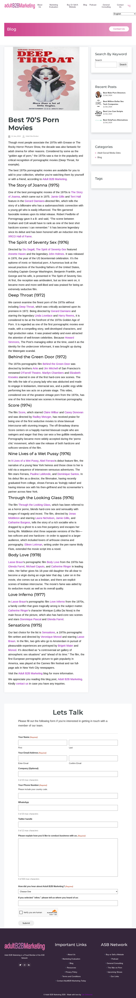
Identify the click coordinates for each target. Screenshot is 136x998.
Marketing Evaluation (53, 6)
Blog (85, 5)
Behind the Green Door (56, 363)
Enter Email (23, 763)
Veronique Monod (51, 636)
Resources (71, 968)
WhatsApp (23, 802)
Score (21, 412)
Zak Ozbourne (87, 995)
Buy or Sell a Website (72, 6)
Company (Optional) (28, 768)
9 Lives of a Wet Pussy (24, 460)
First (20, 747)
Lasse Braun (15, 562)
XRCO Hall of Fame (20, 236)
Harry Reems (66, 315)
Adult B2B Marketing (54, 179)
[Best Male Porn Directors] (98, 94)
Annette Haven (17, 253)
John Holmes (56, 253)
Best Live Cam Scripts (113, 111)
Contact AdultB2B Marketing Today (71, 981)
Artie (35, 368)
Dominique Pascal (30, 619)
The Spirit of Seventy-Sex (51, 249)
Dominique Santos (68, 474)
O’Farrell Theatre (31, 372)
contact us (22, 683)
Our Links (115, 976)
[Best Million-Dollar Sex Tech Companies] (98, 104)
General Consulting (106, 6)
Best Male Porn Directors (114, 93)
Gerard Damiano (34, 201)
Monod (12, 650)
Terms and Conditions (71, 976)
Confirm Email (75, 763)
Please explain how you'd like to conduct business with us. (52, 836)
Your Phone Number (32, 785)
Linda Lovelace (43, 315)
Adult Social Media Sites (109, 153)
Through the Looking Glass (34, 504)
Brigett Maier (65, 645)
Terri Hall (75, 196)
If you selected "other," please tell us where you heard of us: (48, 898)
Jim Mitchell (51, 368)
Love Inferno (57, 601)
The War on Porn (115, 968)
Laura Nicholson (44, 518)
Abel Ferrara (47, 460)
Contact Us (120, 6)
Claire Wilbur (51, 412)
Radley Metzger (42, 416)
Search (98, 60)
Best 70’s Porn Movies (33, 124)
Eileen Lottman (33, 544)
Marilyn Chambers (53, 372)
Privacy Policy (71, 972)
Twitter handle (25, 819)
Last (71, 747)
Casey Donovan (74, 412)
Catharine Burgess (19, 522)
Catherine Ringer (61, 566)
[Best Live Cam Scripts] (98, 113)
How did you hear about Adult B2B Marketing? (45, 886)
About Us (39, 6)
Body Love (53, 562)
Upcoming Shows (115, 972)
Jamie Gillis (57, 196)
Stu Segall (28, 249)
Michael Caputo (35, 566)
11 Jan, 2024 (16, 136)
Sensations (48, 632)
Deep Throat (26, 306)
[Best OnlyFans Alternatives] (98, 122)
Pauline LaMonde (40, 474)
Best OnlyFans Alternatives (115, 120)
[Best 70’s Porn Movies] (46, 79)
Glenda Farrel (16, 566)
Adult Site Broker (32, 136)
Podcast (93, 5)
